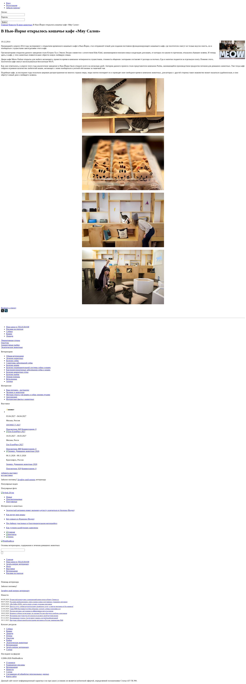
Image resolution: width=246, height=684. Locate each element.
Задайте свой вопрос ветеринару (15, 591)
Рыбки (9, 640)
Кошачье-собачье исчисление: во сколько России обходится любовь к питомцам (38, 613)
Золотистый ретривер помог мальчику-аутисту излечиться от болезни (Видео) (40, 510)
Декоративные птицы (10, 340)
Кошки (9, 334)
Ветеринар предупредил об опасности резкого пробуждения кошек (34, 616)
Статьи (9, 649)
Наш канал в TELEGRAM (17, 327)
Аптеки (9, 381)
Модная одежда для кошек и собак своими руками (28, 395)
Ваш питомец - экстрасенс (17, 390)
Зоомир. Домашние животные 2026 (21, 464)
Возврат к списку (8, 308)
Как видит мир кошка (15, 515)
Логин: (4, 12)
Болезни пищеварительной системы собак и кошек (28, 367)
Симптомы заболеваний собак (19, 363)
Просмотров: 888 (13, 449)
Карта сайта (11, 676)
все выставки (7, 475)
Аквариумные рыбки (10, 345)
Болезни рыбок (12, 374)
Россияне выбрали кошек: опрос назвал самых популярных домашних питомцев (38, 602)
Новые (9, 497)
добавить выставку (9, 473)
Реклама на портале (14, 329)
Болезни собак (12, 361)
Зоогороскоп (11, 397)
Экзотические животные (12, 347)
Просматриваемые (14, 499)
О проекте (10, 662)
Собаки (9, 331)
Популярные (11, 502)
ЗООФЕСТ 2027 (13, 425)
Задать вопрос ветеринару (17, 564)
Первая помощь (13, 377)
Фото (8, 566)
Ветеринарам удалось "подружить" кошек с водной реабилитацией (34, 618)
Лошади (9, 336)
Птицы (9, 636)
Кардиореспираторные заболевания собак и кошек (28, 370)
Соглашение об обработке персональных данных (27, 674)
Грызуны (5, 343)
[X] (2, 310)
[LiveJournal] (6, 310)
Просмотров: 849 (13, 429)
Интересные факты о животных (20, 399)
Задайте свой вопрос (26, 480)
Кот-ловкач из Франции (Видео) (20, 519)
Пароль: (4, 17)
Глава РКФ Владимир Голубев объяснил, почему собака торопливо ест (35, 609)
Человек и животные (15, 392)
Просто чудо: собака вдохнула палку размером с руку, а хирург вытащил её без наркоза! (41, 606)
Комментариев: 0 (29, 429)
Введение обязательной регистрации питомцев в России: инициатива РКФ (36, 620)
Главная (4, 25)
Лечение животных (14, 358)
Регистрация (11, 5)
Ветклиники (11, 379)
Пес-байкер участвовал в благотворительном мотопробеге (31, 523)
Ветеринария (12, 571)
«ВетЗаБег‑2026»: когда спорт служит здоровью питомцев (31, 604)
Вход (8, 3)
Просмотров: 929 (13, 469)
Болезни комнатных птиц (17, 372)
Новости (12, 25)
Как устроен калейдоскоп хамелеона (22, 528)
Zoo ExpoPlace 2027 (14, 444)
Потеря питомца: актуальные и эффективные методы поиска (31, 611)
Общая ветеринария (15, 356)
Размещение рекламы (15, 665)
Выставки (10, 569)
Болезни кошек (12, 365)
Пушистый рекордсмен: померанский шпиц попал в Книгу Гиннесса (34, 599)
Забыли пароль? (13, 8)
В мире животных (24, 25)
